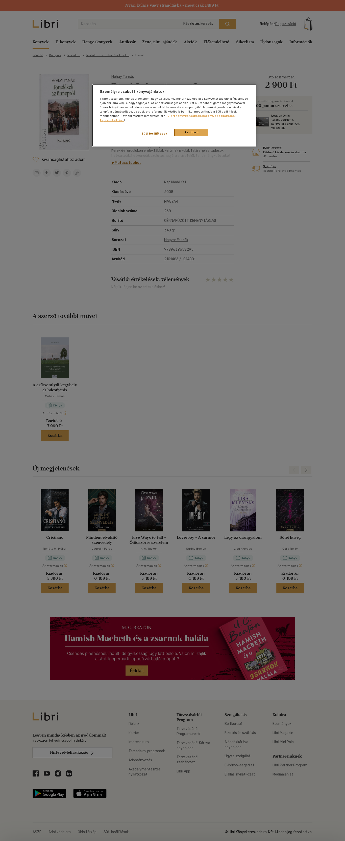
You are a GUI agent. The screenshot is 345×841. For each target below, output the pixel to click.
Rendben (191, 132)
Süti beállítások (154, 133)
